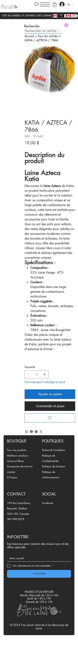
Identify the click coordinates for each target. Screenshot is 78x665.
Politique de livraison (53, 466)
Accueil (29, 36)
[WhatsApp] (27, 432)
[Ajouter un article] (45, 374)
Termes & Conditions (53, 450)
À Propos (12, 477)
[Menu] (45, 4)
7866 (54, 40)
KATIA (28, 40)
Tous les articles (48, 36)
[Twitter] (41, 432)
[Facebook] (31, 432)
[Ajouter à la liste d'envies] (50, 417)
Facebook (47, 503)
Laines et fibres (15, 461)
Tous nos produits (16, 450)
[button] (54, 4)
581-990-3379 (15, 519)
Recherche (31, 26)
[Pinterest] (36, 432)
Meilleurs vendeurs (17, 455)
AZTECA (41, 40)
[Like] (36, 4)
